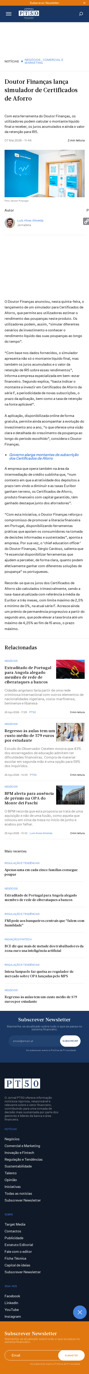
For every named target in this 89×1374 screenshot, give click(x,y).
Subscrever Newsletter (23, 1200)
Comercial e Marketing (44, 61)
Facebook (12, 1296)
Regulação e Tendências (22, 863)
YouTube (12, 1310)
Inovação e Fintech (18, 939)
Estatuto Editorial (19, 1245)
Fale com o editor (18, 1251)
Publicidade (14, 1238)
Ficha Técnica (15, 1258)
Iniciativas (13, 1186)
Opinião (11, 1180)
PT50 (32, 712)
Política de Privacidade (67, 1363)
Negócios (33, 60)
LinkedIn (11, 1303)
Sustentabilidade (18, 1166)
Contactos (13, 1231)
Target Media (15, 1224)
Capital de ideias (17, 1265)
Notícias (12, 61)
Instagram (13, 1316)
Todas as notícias (18, 1193)
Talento (11, 1173)
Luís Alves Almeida (30, 220)
